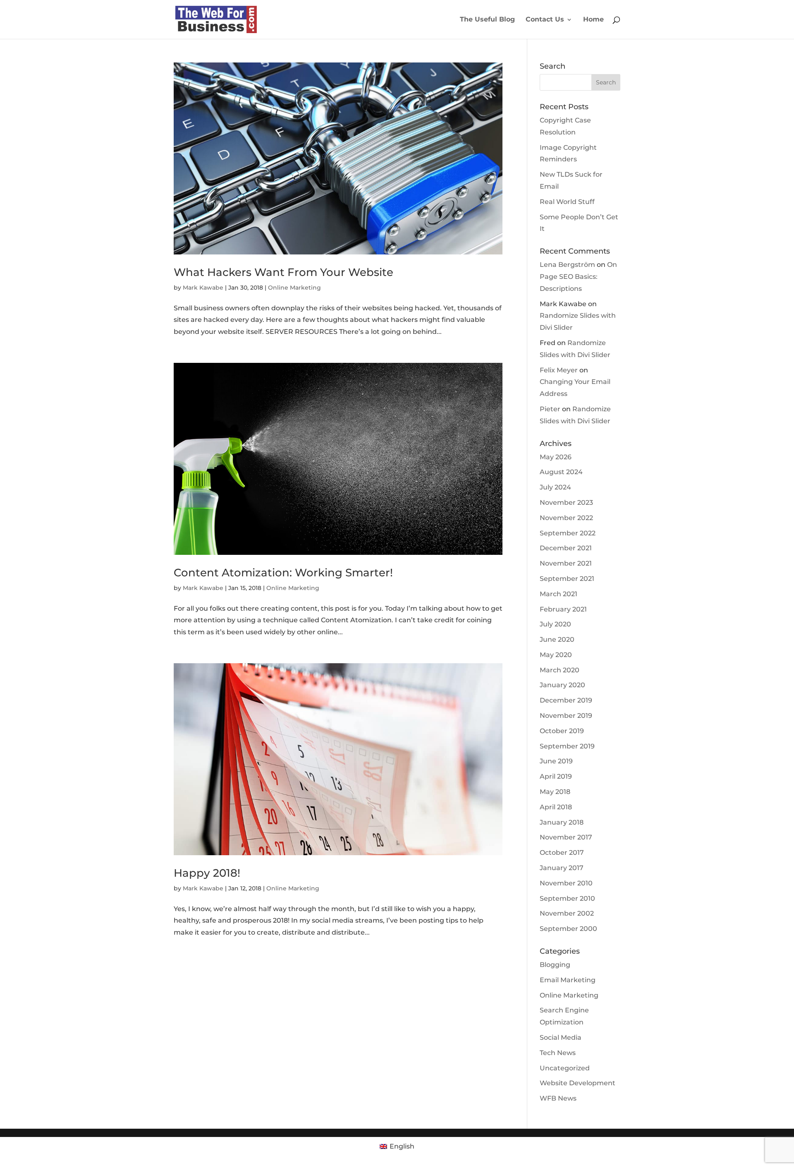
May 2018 (555, 792)
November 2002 (567, 913)
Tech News (558, 1053)
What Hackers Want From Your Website (283, 272)
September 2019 (567, 746)
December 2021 (566, 548)
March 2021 (558, 594)
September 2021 (567, 579)
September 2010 (567, 898)
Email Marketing (568, 980)
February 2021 (563, 609)
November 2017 (566, 837)
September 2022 (568, 533)
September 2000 (568, 929)
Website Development (577, 1083)
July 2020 (555, 624)
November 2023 (566, 502)
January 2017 (562, 868)
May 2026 (556, 457)
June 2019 (556, 761)
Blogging (555, 965)
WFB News (558, 1098)
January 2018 (562, 822)
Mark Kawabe (203, 287)
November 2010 (566, 883)
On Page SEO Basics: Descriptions (578, 277)
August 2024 (561, 472)
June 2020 (557, 639)
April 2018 (556, 807)
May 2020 (556, 655)
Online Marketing (294, 287)
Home (593, 20)
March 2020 (559, 670)
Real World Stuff (567, 202)
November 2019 (566, 716)
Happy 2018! (207, 873)
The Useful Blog (487, 20)
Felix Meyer (559, 370)
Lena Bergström (567, 265)
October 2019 (562, 731)
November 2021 (566, 563)
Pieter (550, 409)
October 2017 (562, 852)
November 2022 (566, 518)
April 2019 (556, 776)
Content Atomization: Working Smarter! (283, 572)
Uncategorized (565, 1068)
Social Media (560, 1037)
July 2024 (555, 487)
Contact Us (545, 20)
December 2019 (566, 700)
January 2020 (562, 685)
